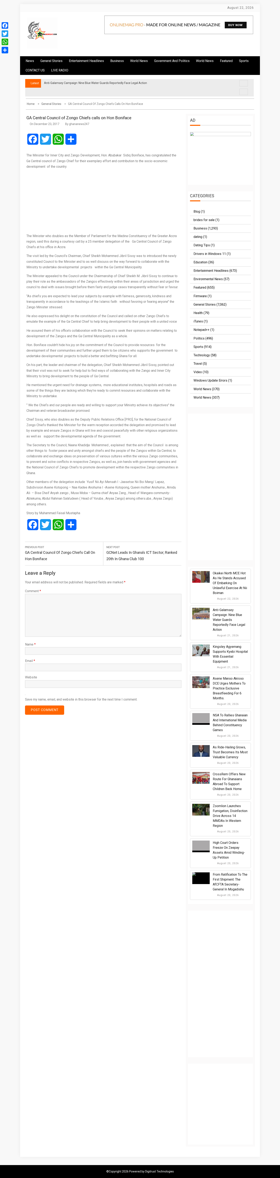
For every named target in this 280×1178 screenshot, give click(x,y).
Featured (226, 61)
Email (30, 661)
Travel (197, 364)
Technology (201, 355)
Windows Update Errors (210, 380)
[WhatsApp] (5, 42)
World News (139, 61)
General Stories (51, 61)
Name (30, 644)
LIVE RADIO (59, 70)
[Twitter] (5, 34)
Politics (199, 338)
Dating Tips (201, 245)
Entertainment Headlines (86, 61)
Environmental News (208, 279)
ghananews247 (79, 124)
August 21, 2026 (227, 635)
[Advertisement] (103, 201)
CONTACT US (35, 70)
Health (198, 313)
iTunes (198, 321)
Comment (33, 591)
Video (197, 372)
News (30, 61)
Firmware (200, 296)
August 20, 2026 (227, 704)
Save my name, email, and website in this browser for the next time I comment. (81, 699)
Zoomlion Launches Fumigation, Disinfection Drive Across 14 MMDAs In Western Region (230, 816)
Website (31, 677)
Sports (198, 347)
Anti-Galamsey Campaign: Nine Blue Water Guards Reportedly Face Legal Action (229, 620)
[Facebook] (5, 25)
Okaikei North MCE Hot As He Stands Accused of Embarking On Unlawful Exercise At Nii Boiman (230, 583)
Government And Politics (172, 61)
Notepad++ (201, 330)
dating (197, 237)
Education (200, 262)
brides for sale (204, 220)
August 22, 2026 (227, 598)
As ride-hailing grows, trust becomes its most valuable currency (230, 752)
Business (117, 61)
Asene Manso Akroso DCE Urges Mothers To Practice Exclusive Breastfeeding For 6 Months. (229, 688)
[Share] (5, 50)
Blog (196, 211)
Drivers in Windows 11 (209, 254)
